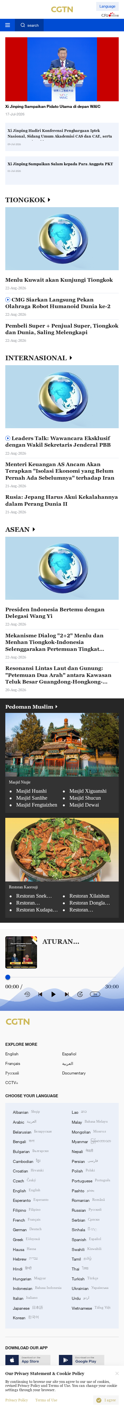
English (12, 1053)
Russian (87, 1209)
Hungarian (29, 1278)
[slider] (7, 977)
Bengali (23, 1141)
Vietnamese (91, 1307)
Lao (79, 1111)
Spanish (86, 1239)
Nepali (82, 1151)
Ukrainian (90, 1288)
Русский (12, 1072)
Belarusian (32, 1131)
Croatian (28, 1170)
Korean (26, 1317)
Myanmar (91, 1141)
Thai (80, 1268)
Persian (85, 1161)
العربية (67, 1063)
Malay (90, 1121)
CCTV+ (11, 1082)
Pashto (83, 1190)
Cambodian (26, 1161)
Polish (83, 1170)
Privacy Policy (16, 1400)
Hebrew (25, 1258)
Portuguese (91, 1180)
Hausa (24, 1249)
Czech (24, 1180)
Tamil (82, 1258)
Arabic (24, 1121)
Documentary (74, 1072)
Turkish (85, 1278)
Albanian (26, 1111)
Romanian (88, 1200)
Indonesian (37, 1288)
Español (69, 1053)
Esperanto (31, 1200)
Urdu (80, 1298)
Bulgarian (31, 1151)
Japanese (28, 1307)
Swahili (87, 1249)
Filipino (27, 1209)
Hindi (22, 1268)
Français (12, 1063)
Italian (25, 1298)
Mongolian (89, 1131)
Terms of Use (46, 1400)
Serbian (86, 1219)
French (26, 1219)
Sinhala (84, 1229)
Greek (26, 1239)
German (27, 1229)
